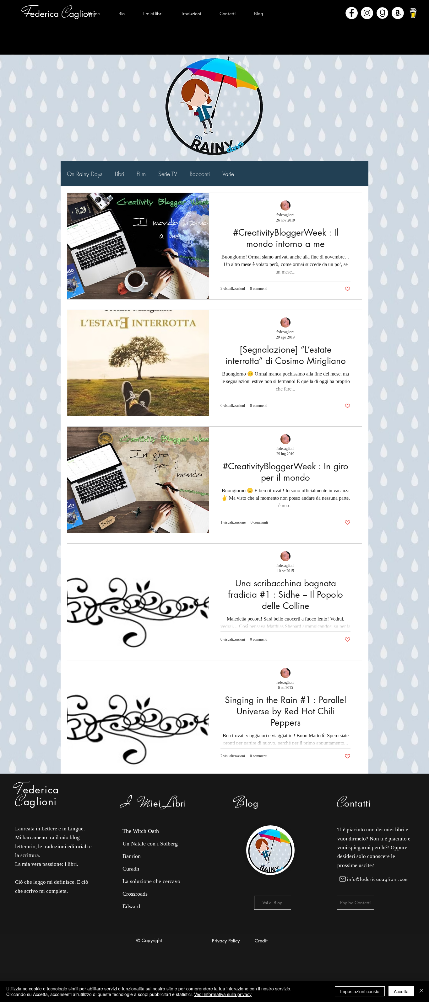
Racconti (200, 173)
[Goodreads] (382, 13)
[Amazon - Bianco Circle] (398, 13)
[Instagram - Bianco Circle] (367, 13)
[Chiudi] (421, 991)
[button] (152, 13)
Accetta (401, 991)
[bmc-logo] (413, 13)
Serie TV (167, 173)
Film (141, 173)
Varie (228, 173)
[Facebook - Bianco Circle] (351, 13)
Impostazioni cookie (359, 991)
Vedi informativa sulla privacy (223, 994)
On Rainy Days (84, 173)
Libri (119, 173)
